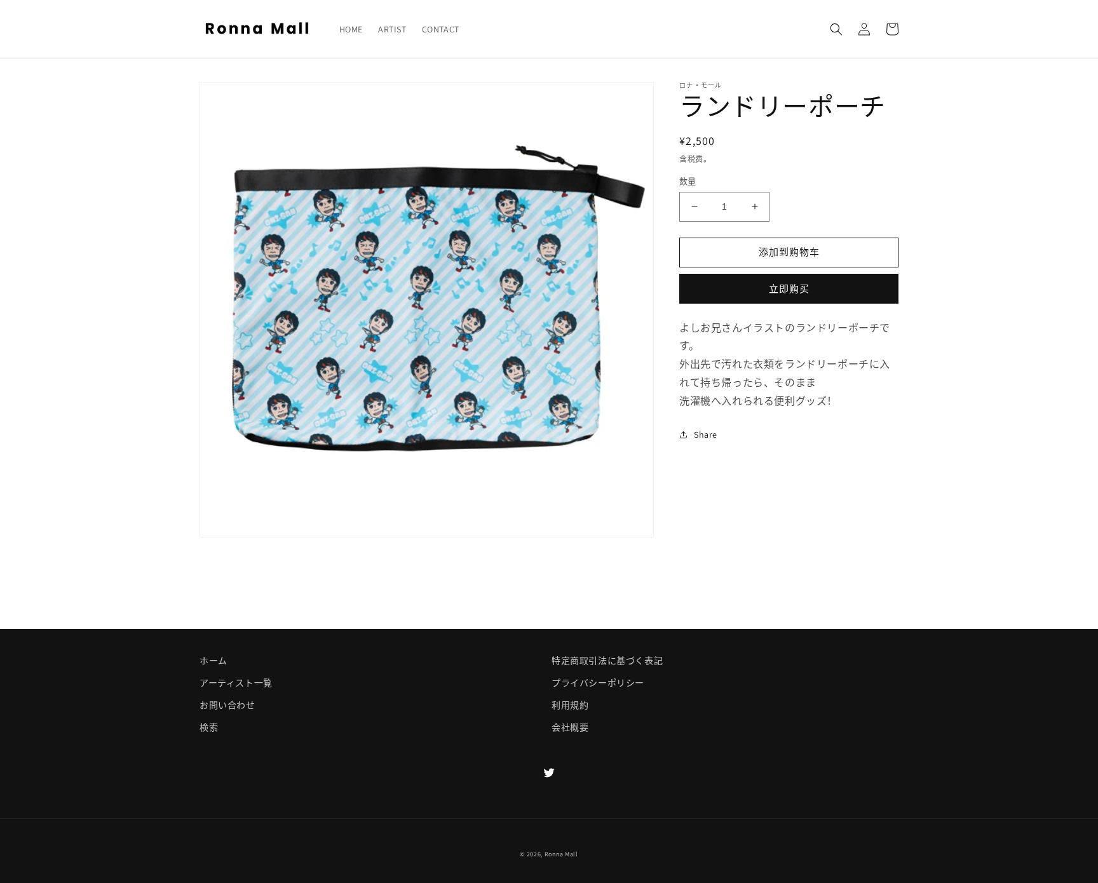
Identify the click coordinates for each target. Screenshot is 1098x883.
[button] (836, 29)
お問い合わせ (227, 705)
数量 (687, 181)
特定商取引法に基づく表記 (607, 660)
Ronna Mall (561, 854)
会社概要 (570, 727)
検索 (209, 727)
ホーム (213, 660)
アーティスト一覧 (236, 683)
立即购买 (789, 289)
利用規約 (570, 705)
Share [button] (705, 434)
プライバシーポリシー (598, 683)
